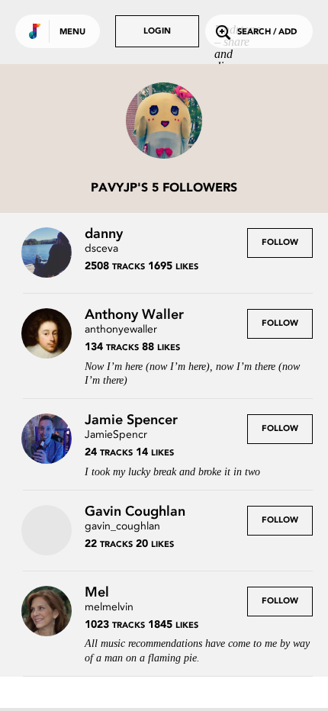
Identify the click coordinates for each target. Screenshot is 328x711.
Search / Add (267, 32)
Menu (72, 32)
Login (157, 31)
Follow (280, 243)
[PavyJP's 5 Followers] (164, 122)
